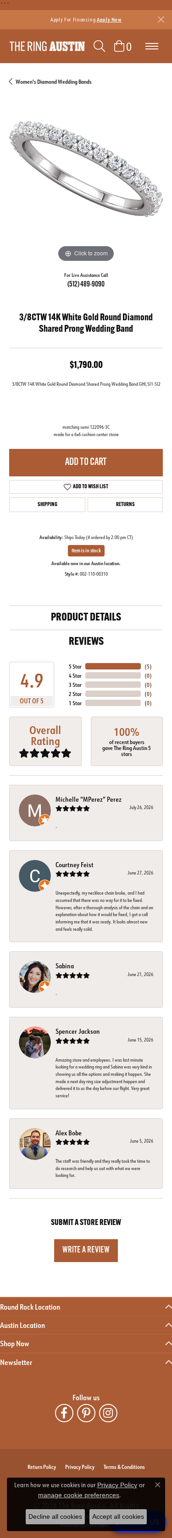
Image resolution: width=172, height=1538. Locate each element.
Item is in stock (86, 550)
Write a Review (86, 1250)
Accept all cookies (118, 1516)
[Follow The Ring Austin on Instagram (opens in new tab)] (108, 1413)
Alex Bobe (68, 1132)
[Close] (160, 19)
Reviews (86, 642)
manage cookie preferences (78, 1495)
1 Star (75, 703)
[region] (86, 187)
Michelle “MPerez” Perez (88, 799)
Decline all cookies (55, 1516)
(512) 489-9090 (86, 284)
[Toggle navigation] (152, 46)
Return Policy (42, 1466)
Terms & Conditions (124, 1466)
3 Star (75, 684)
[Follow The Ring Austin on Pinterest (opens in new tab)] (86, 1413)
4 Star (75, 675)
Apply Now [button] (109, 19)
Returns (125, 504)
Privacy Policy (79, 1466)
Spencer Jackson (77, 1031)
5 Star (75, 666)
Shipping (47, 504)
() (148, 666)
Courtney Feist (74, 864)
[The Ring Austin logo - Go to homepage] (47, 46)
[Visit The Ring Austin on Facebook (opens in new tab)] (64, 1413)
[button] (99, 46)
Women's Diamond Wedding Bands (54, 81)
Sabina (64, 965)
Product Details (86, 617)
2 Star (75, 693)
